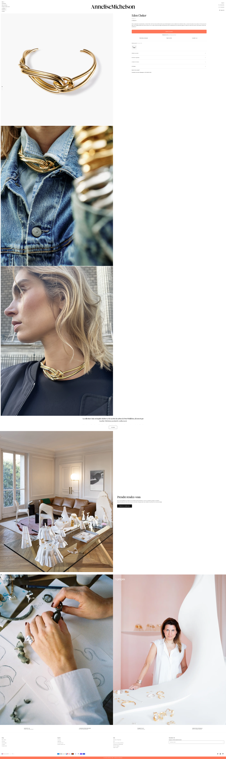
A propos (59, 739)
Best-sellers (4, 739)
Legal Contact (115, 747)
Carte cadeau (4, 742)
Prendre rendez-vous (61, 744)
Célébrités (59, 741)
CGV (114, 741)
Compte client (4, 745)
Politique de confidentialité (118, 744)
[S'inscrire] (223, 742)
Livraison (3, 744)
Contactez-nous (60, 742)
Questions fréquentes (117, 739)
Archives (3, 741)
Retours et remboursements (118, 742)
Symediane (120, 757)
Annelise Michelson (108, 757)
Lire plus (113, 427)
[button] (4, 2)
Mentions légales (116, 745)
